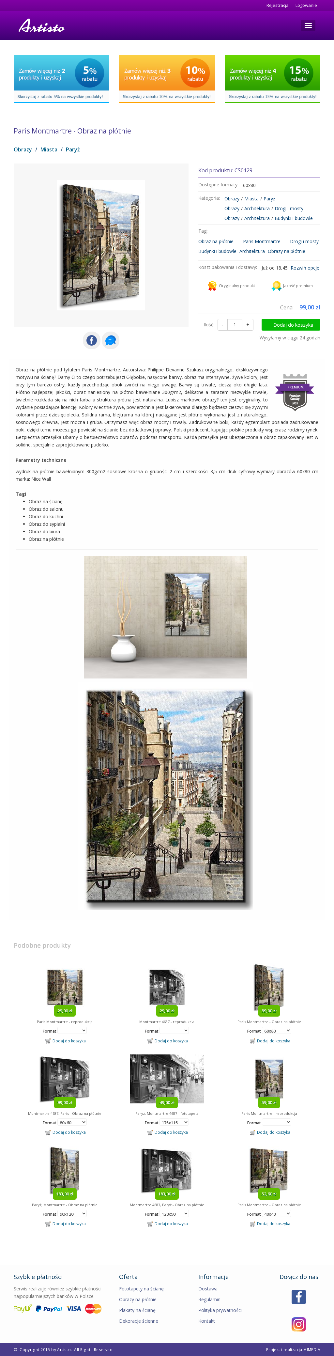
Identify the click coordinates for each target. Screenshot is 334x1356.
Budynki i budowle (294, 218)
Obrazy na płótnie (286, 251)
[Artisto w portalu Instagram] (298, 1324)
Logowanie (306, 5)
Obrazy (23, 149)
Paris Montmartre (262, 241)
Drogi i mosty (289, 208)
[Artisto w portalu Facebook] (298, 1296)
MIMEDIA (311, 1349)
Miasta (48, 149)
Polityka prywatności (220, 1310)
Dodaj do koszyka (293, 324)
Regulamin (209, 1299)
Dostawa (208, 1289)
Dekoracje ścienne (138, 1321)
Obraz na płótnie (216, 241)
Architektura (257, 208)
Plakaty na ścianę (137, 1310)
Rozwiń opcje (305, 268)
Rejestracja (277, 5)
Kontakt (206, 1321)
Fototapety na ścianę (141, 1289)
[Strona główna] (41, 25)
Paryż (73, 149)
